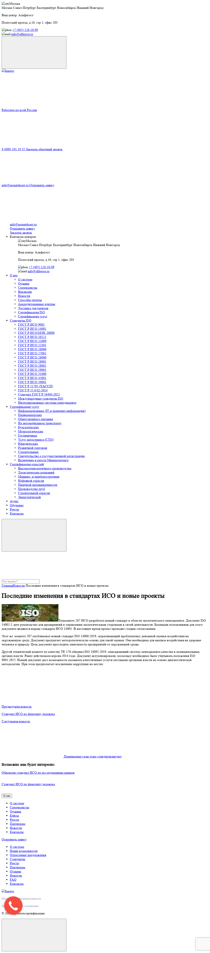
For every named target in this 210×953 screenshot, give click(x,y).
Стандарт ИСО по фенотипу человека (28, 784)
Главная (7, 585)
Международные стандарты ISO (40, 398)
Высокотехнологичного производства (44, 468)
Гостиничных (27, 435)
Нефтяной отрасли (31, 481)
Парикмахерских (30, 415)
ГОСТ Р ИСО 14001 (32, 329)
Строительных (28, 452)
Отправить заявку (41, 185)
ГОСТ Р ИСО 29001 (32, 370)
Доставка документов (33, 308)
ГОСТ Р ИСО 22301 (32, 345)
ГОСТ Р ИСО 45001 (32, 378)
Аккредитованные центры (36, 304)
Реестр (14, 509)
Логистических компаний (36, 472)
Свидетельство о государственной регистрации (51, 456)
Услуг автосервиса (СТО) (36, 439)
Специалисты (27, 288)
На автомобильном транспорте (39, 423)
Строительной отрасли (34, 493)
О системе (25, 279)
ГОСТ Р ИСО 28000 (32, 357)
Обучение (17, 505)
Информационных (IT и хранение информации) (52, 411)
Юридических (28, 444)
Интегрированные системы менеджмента (47, 403)
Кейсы (14, 815)
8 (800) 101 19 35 (14, 149)
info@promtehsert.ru (15, 185)
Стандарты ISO (20, 320)
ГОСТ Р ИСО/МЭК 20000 (36, 333)
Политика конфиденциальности (21, 898)
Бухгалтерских (28, 427)
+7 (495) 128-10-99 (25, 30)
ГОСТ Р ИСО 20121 (32, 337)
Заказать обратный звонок (44, 149)
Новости (24, 296)
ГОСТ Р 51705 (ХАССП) (35, 386)
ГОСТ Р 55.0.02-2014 (33, 390)
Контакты (17, 513)
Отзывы (23, 283)
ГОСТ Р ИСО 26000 (32, 349)
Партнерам (17, 824)
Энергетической (29, 497)
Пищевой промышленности (37, 485)
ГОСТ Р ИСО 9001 (31, 324)
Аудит (14, 501)
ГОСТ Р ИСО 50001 (32, 382)
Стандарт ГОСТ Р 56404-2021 (39, 394)
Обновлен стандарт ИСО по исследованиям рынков (38, 773)
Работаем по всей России (19, 110)
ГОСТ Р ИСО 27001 (32, 353)
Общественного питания (35, 419)
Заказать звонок (21, 233)
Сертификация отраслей (27, 464)
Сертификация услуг (32, 316)
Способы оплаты (30, 300)
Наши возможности (24, 851)
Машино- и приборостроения (38, 476)
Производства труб (31, 489)
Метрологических (30, 431)
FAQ (13, 880)
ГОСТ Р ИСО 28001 (32, 361)
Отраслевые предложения (28, 855)
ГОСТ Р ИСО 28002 (32, 366)
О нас (14, 275)
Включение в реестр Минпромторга (43, 460)
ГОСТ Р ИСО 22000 (32, 341)
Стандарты (17, 859)
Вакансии (25, 292)
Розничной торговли (32, 448)
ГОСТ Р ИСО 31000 (32, 374)
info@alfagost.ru (22, 34)
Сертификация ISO (31, 312)
